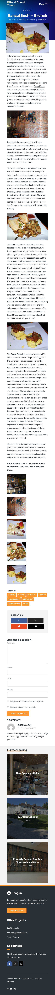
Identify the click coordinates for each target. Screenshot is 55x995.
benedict (32, 595)
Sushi (25, 604)
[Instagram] (21, 963)
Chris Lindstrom (18, 20)
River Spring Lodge (27, 817)
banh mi (11, 595)
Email (9, 678)
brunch (42, 595)
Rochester (27, 599)
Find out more (17, 911)
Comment (10, 643)
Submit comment (18, 714)
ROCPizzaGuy (24, 725)
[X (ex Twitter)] (15, 963)
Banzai (21, 595)
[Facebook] (9, 963)
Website (10, 690)
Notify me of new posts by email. (23, 707)
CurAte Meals (13, 928)
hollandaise (13, 599)
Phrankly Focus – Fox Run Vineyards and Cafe (27, 861)
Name (10, 667)
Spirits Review (13, 937)
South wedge (14, 604)
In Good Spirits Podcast (17, 932)
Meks (18, 978)
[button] (27, 484)
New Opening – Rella (27, 773)
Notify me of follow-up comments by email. (27, 701)
